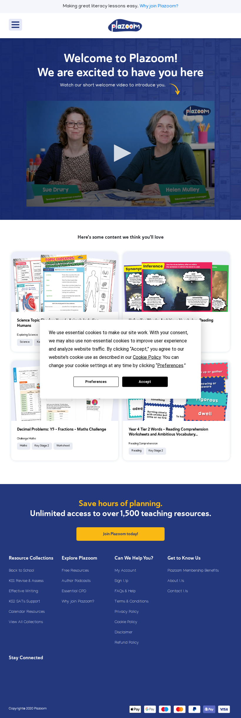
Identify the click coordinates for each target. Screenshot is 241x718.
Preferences (96, 382)
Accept (145, 382)
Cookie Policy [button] (147, 357)
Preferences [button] (170, 365)
